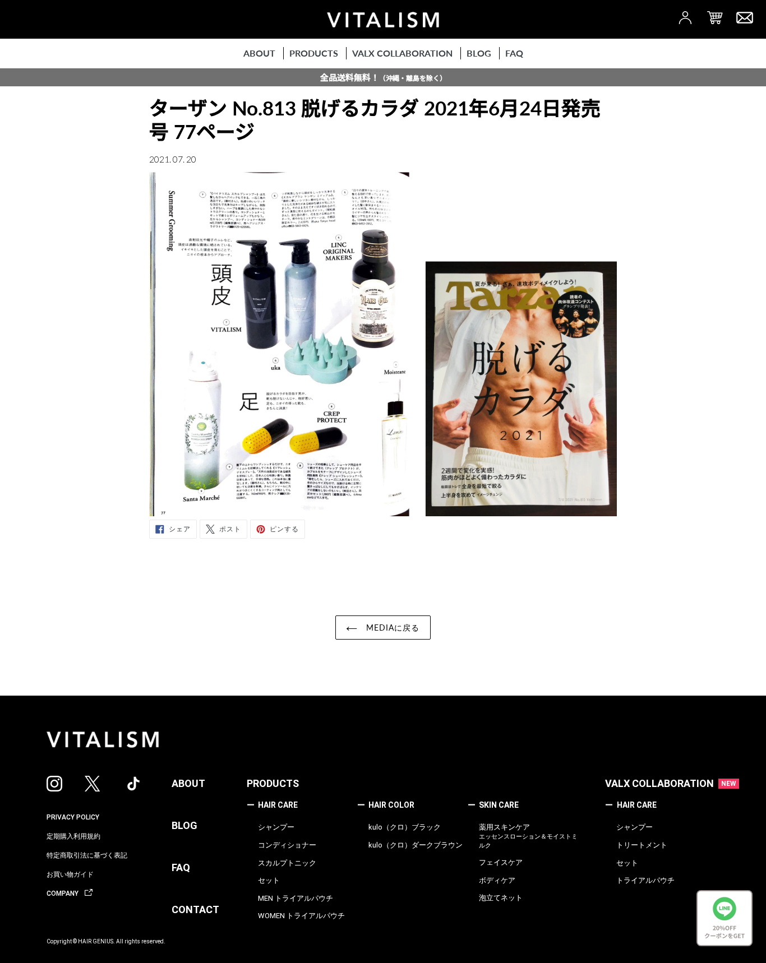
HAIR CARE (272, 804)
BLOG (184, 825)
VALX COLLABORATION (659, 783)
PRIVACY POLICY (73, 817)
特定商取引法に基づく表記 (87, 855)
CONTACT (195, 909)
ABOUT (188, 783)
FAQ (181, 867)
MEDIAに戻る (391, 627)
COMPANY (63, 893)
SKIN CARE (493, 804)
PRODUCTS (273, 783)
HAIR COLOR (385, 804)
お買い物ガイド (70, 874)
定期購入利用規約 (73, 836)
